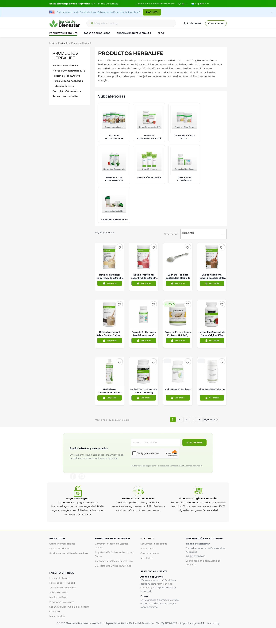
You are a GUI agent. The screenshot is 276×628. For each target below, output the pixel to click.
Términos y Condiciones (62, 587)
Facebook (73, 476)
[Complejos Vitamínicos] (184, 161)
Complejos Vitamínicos (67, 91)
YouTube (81, 476)
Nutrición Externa (63, 86)
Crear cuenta (216, 23)
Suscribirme (194, 442)
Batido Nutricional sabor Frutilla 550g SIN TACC (143, 276)
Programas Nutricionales (134, 33)
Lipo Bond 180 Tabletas (212, 389)
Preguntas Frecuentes (61, 602)
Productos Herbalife (63, 33)
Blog (160, 33)
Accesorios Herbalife (65, 96)
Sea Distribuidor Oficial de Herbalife (69, 606)
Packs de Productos (97, 33)
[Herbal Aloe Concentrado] (114, 161)
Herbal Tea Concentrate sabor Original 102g (212, 334)
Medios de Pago (58, 597)
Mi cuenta (147, 538)
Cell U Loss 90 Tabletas (177, 389)
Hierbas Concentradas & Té (69, 70)
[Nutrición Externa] (149, 161)
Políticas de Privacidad (62, 582)
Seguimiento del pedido (153, 543)
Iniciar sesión (147, 548)
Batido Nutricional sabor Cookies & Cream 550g (109, 334)
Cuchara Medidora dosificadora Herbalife (177, 276)
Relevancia (203, 233)
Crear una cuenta (150, 553)
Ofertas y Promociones (62, 543)
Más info (152, 12)
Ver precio (109, 283)
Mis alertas (146, 558)
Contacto (54, 611)
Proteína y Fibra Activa (66, 75)
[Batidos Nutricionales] (114, 119)
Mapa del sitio (57, 616)
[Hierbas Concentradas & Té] (149, 119)
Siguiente (211, 419)
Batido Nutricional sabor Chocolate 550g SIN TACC (212, 276)
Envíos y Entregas (59, 578)
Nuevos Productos (59, 548)
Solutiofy (215, 623)
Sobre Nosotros (58, 592)
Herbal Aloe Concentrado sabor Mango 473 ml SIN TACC (109, 391)
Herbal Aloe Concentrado (68, 80)
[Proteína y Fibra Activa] (184, 119)
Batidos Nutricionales (66, 65)
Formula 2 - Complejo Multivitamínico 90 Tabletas (144, 334)
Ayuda (183, 3)
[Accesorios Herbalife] (114, 203)
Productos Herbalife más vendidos (68, 553)
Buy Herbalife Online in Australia (113, 565)
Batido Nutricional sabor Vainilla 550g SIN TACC (109, 276)
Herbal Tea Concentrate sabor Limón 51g (143, 391)
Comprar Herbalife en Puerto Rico (114, 561)
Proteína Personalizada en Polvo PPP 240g (178, 334)
